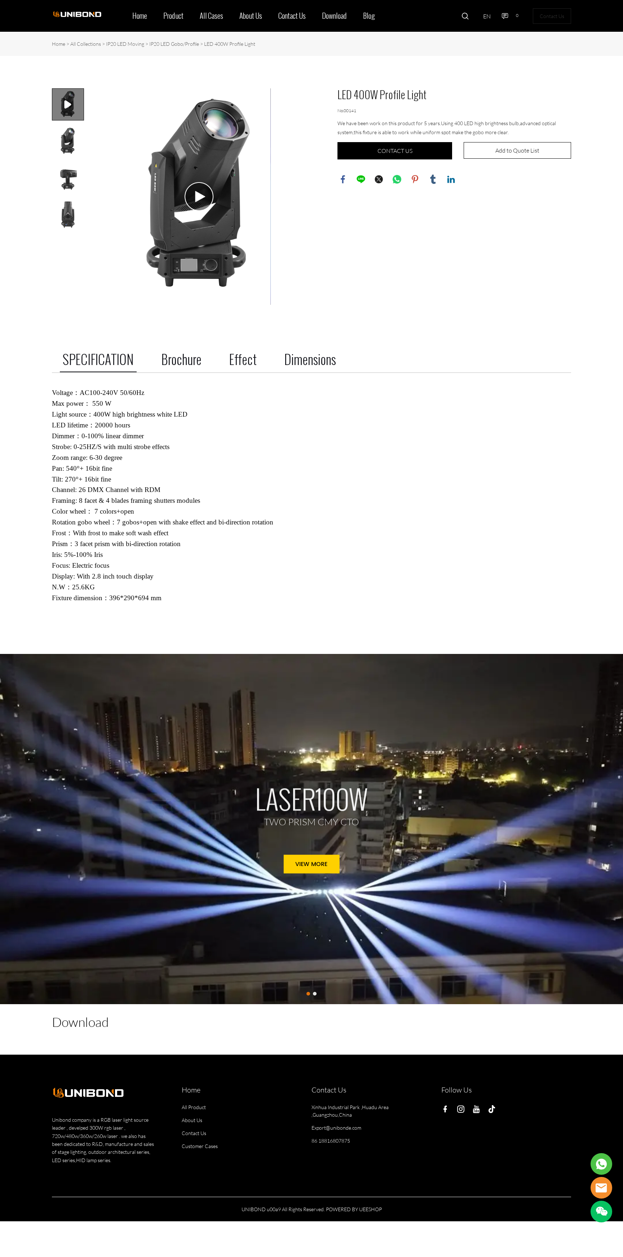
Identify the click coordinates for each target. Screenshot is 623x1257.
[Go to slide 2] (315, 994)
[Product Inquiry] (601, 1164)
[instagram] (462, 1108)
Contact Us (292, 16)
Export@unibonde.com (336, 1128)
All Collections (85, 44)
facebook (342, 179)
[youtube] (477, 1108)
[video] (199, 196)
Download (334, 16)
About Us (250, 16)
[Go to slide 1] (308, 994)
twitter (379, 179)
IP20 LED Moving (125, 44)
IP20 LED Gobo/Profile (174, 44)
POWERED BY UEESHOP (354, 1209)
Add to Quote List (517, 150)
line (360, 179)
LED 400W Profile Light (229, 44)
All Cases (211, 16)
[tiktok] (493, 1108)
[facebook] (446, 1108)
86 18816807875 (331, 1141)
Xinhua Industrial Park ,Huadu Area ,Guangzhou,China (350, 1111)
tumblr (433, 179)
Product (173, 16)
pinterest (415, 179)
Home (139, 16)
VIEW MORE (311, 864)
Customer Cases (200, 1146)
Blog (369, 16)
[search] (465, 17)
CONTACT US (394, 150)
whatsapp (397, 179)
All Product (194, 1107)
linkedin (451, 179)
